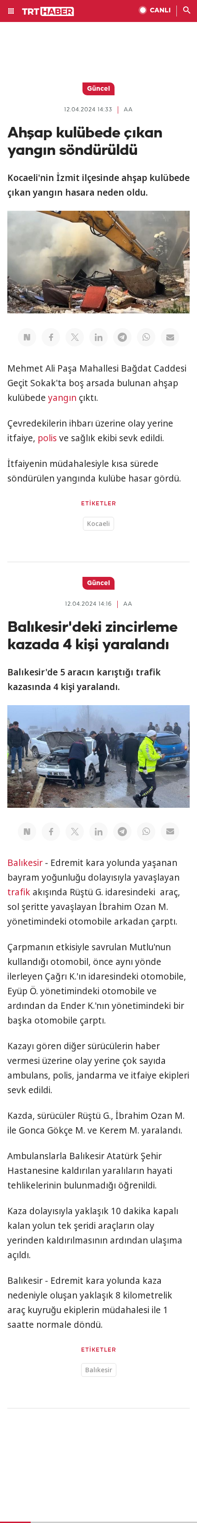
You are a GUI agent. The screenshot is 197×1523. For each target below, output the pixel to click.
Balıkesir (25, 863)
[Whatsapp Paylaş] (146, 337)
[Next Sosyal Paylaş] (27, 337)
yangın (62, 398)
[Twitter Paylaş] (75, 337)
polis (47, 438)
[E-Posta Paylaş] (170, 337)
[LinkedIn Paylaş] (98, 337)
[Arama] (187, 10)
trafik (18, 892)
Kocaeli (98, 523)
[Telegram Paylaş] (122, 337)
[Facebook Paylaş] (51, 337)
